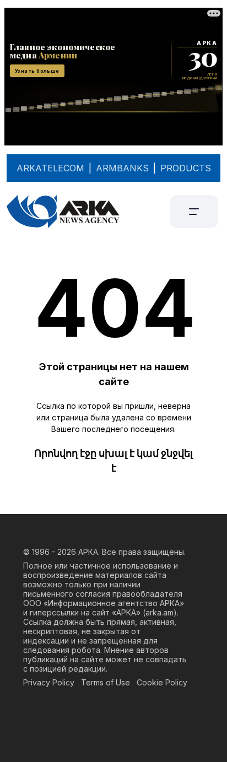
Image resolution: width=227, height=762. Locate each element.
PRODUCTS (185, 168)
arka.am (159, 612)
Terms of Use (105, 682)
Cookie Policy (162, 682)
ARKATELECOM (50, 168)
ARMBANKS (122, 168)
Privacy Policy (48, 682)
